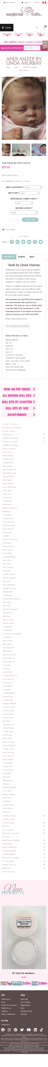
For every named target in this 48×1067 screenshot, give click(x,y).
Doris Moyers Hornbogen (12, 634)
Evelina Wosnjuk (8, 728)
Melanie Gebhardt (9, 704)
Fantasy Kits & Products (10, 833)
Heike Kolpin (7, 735)
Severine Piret (8, 613)
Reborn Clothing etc (9, 847)
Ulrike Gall (6, 571)
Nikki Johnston (8, 780)
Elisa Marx (6, 721)
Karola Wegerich (9, 745)
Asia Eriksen (7, 602)
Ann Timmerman (9, 648)
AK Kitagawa (7, 595)
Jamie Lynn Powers (9, 655)
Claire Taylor (7, 490)
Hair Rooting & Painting (11, 840)
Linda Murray (24, 70)
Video (31, 257)
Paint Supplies (7, 844)
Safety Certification (8, 1014)
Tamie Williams (8, 456)
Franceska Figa (8, 770)
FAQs (22, 1008)
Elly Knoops (7, 532)
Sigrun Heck (7, 738)
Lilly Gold (6, 606)
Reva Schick (7, 791)
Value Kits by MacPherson (11, 428)
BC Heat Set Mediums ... (28, 973)
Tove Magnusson (9, 658)
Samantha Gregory (10, 588)
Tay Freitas (6, 665)
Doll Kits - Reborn (8, 431)
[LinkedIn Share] (29, 242)
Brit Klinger (7, 511)
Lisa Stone (6, 669)
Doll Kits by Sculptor (30, 67)
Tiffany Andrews (8, 476)
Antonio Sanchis (9, 623)
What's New (6, 868)
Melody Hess (7, 766)
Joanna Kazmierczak (10, 539)
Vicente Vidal (8, 700)
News (3, 1002)
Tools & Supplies (8, 861)
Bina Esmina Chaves (10, 473)
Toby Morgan (8, 567)
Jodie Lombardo (9, 662)
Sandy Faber (7, 798)
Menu (8, 27)
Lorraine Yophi (8, 749)
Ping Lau (6, 784)
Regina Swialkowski (9, 787)
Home (8, 67)
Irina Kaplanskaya (9, 585)
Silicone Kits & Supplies (10, 858)
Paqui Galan (7, 452)
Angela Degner (8, 463)
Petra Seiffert (7, 553)
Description (9, 257)
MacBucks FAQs (26, 1011)
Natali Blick (7, 773)
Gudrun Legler (8, 731)
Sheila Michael (8, 808)
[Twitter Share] (23, 242)
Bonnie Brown (8, 697)
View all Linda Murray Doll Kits (17, 326)
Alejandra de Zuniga (10, 445)
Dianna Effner (7, 644)
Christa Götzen (8, 518)
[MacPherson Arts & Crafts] (24, 14)
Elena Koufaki (7, 466)
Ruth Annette (7, 651)
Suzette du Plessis (9, 574)
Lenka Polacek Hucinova (11, 599)
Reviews (21, 257)
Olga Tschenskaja (9, 525)
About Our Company (9, 1005)
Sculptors (4, 1011)
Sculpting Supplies (8, 854)
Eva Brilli (6, 536)
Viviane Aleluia (8, 714)
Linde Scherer (8, 641)
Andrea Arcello (8, 620)
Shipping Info (25, 1005)
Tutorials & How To (9, 865)
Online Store (5, 999)
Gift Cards (6, 837)
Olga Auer (6, 777)
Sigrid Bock (7, 690)
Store (17, 67)
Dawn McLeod (8, 529)
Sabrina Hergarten (9, 578)
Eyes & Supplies (7, 830)
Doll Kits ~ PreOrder (9, 424)
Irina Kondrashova (9, 470)
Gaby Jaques (7, 501)
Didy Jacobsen (8, 717)
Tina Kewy (6, 812)
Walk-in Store (6, 1008)
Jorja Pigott (7, 543)
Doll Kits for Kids (8, 819)
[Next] (42, 98)
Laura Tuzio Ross (9, 756)
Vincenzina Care (9, 724)
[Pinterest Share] (35, 242)
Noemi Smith (7, 630)
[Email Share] (41, 242)
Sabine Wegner (8, 483)
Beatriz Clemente (9, 449)
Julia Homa (7, 616)
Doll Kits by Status (9, 816)
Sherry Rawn (7, 560)
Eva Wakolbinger (9, 693)
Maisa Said (7, 494)
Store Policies (26, 1002)
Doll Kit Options (8, 823)
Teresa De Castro (9, 707)
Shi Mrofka (7, 564)
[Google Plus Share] (17, 242)
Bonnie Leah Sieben (10, 508)
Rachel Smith (7, 672)
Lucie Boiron (7, 627)
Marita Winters (8, 759)
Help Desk (24, 999)
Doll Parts (5, 826)
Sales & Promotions (9, 851)
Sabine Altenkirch (9, 557)
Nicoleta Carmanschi (10, 609)
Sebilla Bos (6, 801)
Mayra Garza (7, 683)
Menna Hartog (8, 546)
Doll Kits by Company (10, 438)
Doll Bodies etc (7, 435)
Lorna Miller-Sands (9, 487)
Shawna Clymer (8, 805)
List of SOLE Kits (8, 872)
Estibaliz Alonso (8, 459)
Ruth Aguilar (7, 480)
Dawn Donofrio (8, 711)
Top (45, 46)
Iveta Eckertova (8, 679)
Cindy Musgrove (9, 522)
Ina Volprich (7, 637)
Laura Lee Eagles (9, 752)
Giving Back (5, 1025)
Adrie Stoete (7, 504)
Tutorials (24, 1014)
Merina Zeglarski (9, 794)
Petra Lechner (8, 550)
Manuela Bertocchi (10, 676)
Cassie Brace (7, 515)
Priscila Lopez (8, 497)
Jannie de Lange (8, 742)
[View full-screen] (42, 79)
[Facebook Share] (12, 242)
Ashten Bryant (8, 686)
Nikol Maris (7, 581)
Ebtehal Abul (7, 592)
